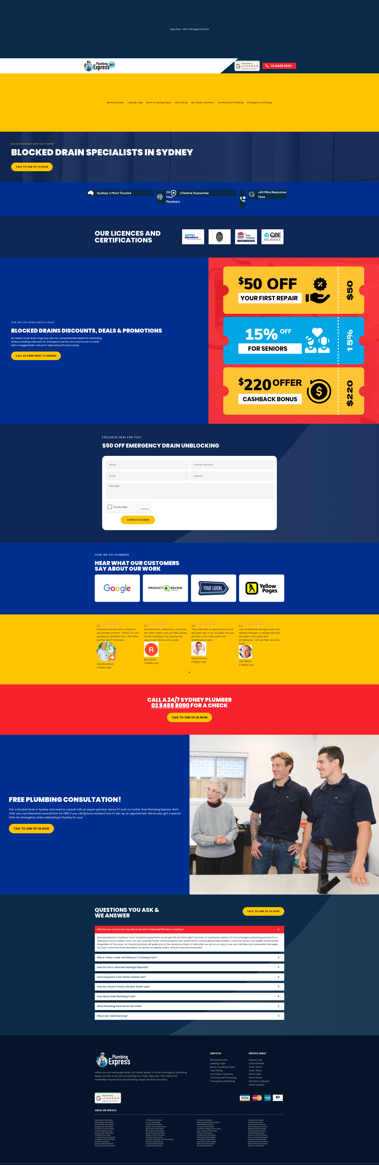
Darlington (100, 1120)
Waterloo (150, 1137)
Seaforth (252, 1133)
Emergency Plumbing (259, 102)
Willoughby (100, 1122)
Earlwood (150, 1141)
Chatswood (100, 1128)
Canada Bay (101, 1137)
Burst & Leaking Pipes (159, 102)
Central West (256, 1063)
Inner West (255, 1070)
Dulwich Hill (253, 1135)
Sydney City (255, 1060)
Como (149, 1122)
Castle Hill (150, 1143)
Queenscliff (202, 1135)
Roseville (201, 1124)
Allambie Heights (205, 1128)
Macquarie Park (204, 1122)
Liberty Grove (152, 1126)
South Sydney (256, 1084)
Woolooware (101, 1145)
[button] (189, 672)
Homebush (202, 1137)
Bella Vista (202, 1143)
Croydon (201, 1126)
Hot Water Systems (202, 102)
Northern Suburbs (259, 1081)
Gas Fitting (181, 102)
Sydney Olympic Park (155, 1139)
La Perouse (100, 1131)
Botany (200, 1133)
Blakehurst (253, 1128)
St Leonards (151, 1133)
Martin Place (253, 1143)
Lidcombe (252, 1131)
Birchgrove (151, 1131)
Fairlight (98, 1135)
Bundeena (151, 1128)
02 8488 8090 (170, 705)
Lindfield (150, 1124)
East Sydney (254, 1126)
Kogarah (150, 1145)
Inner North (255, 1067)
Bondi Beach (254, 1141)
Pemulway (253, 1124)
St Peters (150, 1120)
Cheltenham (101, 1139)
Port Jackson (203, 1131)
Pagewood (253, 1139)
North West (255, 1077)
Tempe (200, 1120)
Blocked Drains (115, 102)
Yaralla (251, 1122)
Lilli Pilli (98, 1141)
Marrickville (100, 1143)
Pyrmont (252, 1145)
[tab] (189, 939)
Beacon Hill (100, 1133)
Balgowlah (100, 1126)
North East (255, 1074)
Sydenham (100, 1124)
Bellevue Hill (151, 1135)
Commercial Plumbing (230, 102)
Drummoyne (254, 1137)
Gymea (251, 1120)
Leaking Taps (135, 102)
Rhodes (200, 1145)
